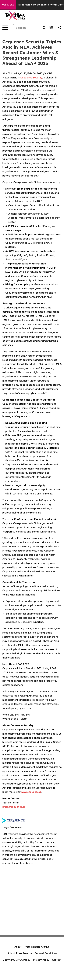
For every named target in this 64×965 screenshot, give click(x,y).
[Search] (44, 27)
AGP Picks (8, 4)
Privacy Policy (41, 959)
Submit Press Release (19, 953)
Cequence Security (31, 77)
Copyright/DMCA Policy (16, 959)
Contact (56, 959)
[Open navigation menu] (5, 28)
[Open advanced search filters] (51, 27)
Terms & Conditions (46, 953)
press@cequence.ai (13, 806)
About (17, 946)
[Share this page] (59, 28)
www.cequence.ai (31, 791)
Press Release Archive (37, 946)
